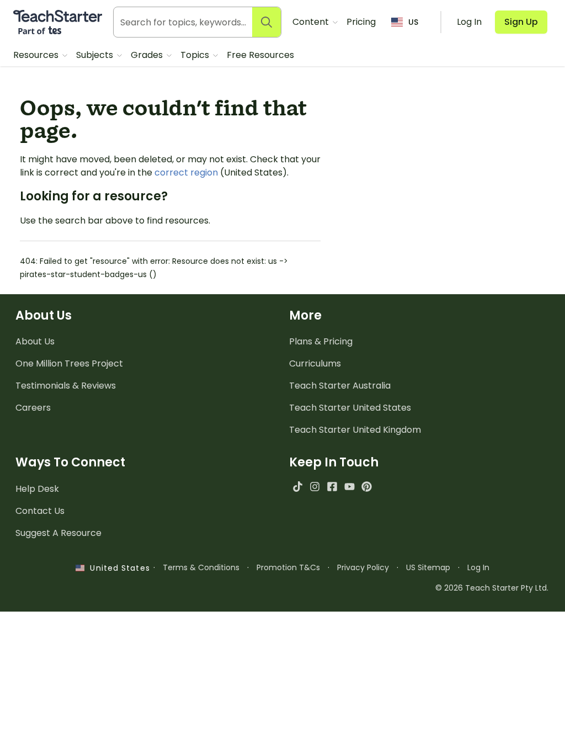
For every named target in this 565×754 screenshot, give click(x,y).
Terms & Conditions (201, 567)
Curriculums (315, 363)
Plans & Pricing (321, 341)
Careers (33, 407)
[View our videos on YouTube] (349, 486)
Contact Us (40, 511)
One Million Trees (69, 363)
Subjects (95, 55)
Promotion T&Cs (288, 567)
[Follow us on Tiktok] (297, 486)
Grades (148, 55)
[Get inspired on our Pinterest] (366, 486)
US (413, 22)
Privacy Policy (363, 567)
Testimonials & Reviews (65, 385)
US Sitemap (428, 567)
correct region (186, 172)
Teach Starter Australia (340, 385)
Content (311, 21)
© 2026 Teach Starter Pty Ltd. (491, 587)
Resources (37, 55)
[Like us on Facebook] (331, 486)
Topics (195, 55)
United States (117, 568)
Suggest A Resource (58, 533)
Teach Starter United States (350, 407)
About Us (35, 341)
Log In (478, 567)
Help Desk (37, 488)
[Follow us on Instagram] (314, 486)
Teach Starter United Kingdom (355, 429)
